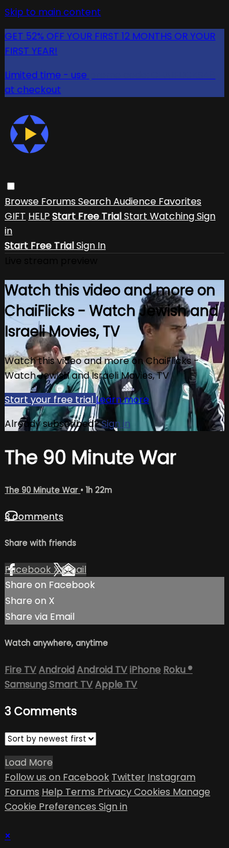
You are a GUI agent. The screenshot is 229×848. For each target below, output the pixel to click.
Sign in (116, 423)
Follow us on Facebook (57, 777)
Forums (59, 201)
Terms (81, 792)
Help (53, 792)
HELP (39, 216)
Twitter (128, 777)
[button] (11, 186)
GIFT (15, 216)
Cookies (153, 792)
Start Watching (160, 216)
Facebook (29, 569)
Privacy (115, 792)
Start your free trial (50, 399)
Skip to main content (53, 12)
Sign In (91, 245)
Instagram (171, 777)
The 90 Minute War (42, 490)
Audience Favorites (157, 201)
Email (74, 569)
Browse (23, 201)
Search (95, 201)
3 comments (34, 516)
